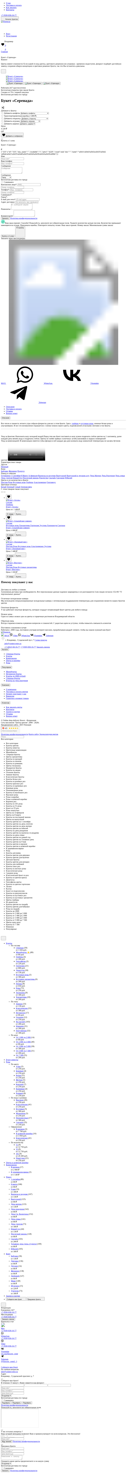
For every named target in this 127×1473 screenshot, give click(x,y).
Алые (18, 1066)
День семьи (120, 476)
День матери (16, 1204)
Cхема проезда (41, 640)
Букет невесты (12, 1060)
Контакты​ (10, 709)
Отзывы (9, 411)
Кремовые (20, 1089)
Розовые (19, 1093)
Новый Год (17, 478)
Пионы (19, 984)
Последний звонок (31, 478)
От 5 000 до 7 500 (23, 1051)
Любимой (15, 1276)
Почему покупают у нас (16, 694)
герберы (75, 423)
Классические (22, 1008)
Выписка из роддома (47, 476)
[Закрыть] (2, 1444)
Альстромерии (40, 482)
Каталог (5, 649)
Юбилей (68, 478)
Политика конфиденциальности (23, 218)
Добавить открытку (12, 118)
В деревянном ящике (20, 1172)
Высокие (20, 1100)
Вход (8, 34)
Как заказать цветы (14, 707)
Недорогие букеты (14, 674)
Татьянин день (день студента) (24, 1244)
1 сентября (15, 1179)
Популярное (6, 667)
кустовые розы (87, 423)
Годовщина (6, 476)
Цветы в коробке (13, 661)
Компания (5, 685)
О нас (8, 3)
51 (17, 1145)
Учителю (15, 1291)
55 (17, 1149)
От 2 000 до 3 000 (23, 1042)
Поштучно (20, 1158)
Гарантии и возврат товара (17, 698)
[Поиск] (2, 25)
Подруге (21, 471)
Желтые (19, 1080)
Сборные (20, 948)
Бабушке (4, 471)
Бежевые (20, 1071)
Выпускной (61, 476)
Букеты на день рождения (17, 681)
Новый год (16, 1229)
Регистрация (11, 36)
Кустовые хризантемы (25, 979)
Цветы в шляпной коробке (17, 1163)
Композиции (11, 658)
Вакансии (10, 696)
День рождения (17, 1209)
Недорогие (21, 1013)
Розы (10, 482)
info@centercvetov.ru (12, 643)
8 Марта (24, 476)
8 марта (14, 1184)
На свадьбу (21, 1022)
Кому (8, 1254)
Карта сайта (34, 734)
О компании (11, 689)
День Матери (95, 476)
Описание (10, 407)
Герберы (29, 482)
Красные (20, 1084)
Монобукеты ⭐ (23, 952)
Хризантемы (21, 997)
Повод (8, 1177)
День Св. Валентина (20, 1214)
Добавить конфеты (11, 113)
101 (17, 1154)
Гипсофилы (21, 961)
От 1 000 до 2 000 (23, 1037)
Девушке (15, 1261)
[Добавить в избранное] (8, 496)
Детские (14, 1266)
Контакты (10, 10)
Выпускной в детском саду (78, 476)
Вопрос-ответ (11, 413)
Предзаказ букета (34, 1299)
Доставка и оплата (14, 5)
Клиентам (5, 703)
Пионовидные (22, 1118)
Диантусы (20, 970)
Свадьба (52, 478)
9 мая (13, 1189)
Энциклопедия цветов (48, 734)
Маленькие (21, 1113)
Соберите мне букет (14, 1299)
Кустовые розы (19, 482)
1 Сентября (15, 476)
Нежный (4, 467)
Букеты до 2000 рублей (16, 676)
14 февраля (33, 476)
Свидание (60, 478)
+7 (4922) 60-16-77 (12, 647)
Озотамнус (51, 482)
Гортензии (20, 966)
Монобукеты (11, 672)
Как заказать (11, 7)
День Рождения (108, 476)
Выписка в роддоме (19, 1194)
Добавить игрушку (11, 121)
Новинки (20, 1026)
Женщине (13, 471)
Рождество (43, 478)
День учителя (6, 478)
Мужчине (15, 1286)
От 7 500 (20, 1055)
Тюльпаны (20, 993)
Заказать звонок (43, 647)
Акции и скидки (13, 712)
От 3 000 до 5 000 (23, 1046)
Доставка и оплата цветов (17, 692)
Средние (20, 1122)
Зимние (19, 1004)
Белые (19, 1075)
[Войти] (2, 29)
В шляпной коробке (24, 1133)
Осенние (20, 1017)
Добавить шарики (11, 124)
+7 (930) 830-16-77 (28, 647)
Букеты (9, 656)
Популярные (21, 1031)
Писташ (4, 482)
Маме (13, 1281)
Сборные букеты (13, 654)
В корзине (20, 1129)
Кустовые (20, 1109)
